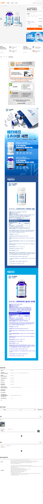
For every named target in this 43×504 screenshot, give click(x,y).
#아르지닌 (16, 46)
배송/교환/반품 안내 (11, 56)
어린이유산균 (33, 16)
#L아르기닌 (19, 46)
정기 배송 (29, 23)
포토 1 (2, 419)
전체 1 (0, 419)
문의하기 (40, 442)
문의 (6, 56)
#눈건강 (40, 50)
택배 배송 (29, 21)
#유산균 (36, 46)
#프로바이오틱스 (38, 46)
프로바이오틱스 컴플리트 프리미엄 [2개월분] (38, 48)
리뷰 (4, 56)
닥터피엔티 (2, 430)
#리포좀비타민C (15, 50)
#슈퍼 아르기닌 (13, 46)
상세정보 (1, 56)
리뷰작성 (40, 416)
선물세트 (36, 16)
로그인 (34, 28)
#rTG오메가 (38, 50)
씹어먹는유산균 (28, 16)
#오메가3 (36, 50)
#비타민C (13, 50)
